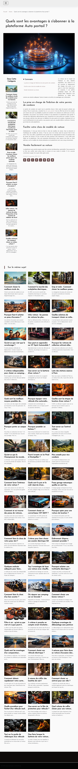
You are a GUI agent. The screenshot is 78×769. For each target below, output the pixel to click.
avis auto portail (49, 111)
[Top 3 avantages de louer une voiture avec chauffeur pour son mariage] (39, 557)
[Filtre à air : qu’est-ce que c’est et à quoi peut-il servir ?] (15, 613)
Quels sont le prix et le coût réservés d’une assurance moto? (37, 485)
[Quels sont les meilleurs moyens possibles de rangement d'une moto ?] (15, 390)
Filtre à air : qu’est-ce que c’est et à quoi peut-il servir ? (14, 625)
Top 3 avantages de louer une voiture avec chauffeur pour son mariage (39, 569)
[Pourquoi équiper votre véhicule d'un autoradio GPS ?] (39, 390)
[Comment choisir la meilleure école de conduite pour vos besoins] (11, 88)
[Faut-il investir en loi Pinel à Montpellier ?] (39, 445)
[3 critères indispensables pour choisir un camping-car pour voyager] (15, 362)
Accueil (5, 12)
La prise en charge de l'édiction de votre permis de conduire (39, 83)
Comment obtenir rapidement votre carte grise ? (13, 681)
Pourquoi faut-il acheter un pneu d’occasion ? (11, 184)
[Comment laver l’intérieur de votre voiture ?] (15, 473)
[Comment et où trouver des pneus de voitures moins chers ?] (15, 501)
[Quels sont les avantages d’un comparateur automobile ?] (15, 641)
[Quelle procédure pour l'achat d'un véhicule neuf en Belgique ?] (15, 697)
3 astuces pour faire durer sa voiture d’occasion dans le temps (62, 653)
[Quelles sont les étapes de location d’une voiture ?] (63, 390)
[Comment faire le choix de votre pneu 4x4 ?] (15, 529)
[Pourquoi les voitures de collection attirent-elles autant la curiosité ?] (63, 334)
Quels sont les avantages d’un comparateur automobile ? (14, 653)
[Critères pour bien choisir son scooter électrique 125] (39, 529)
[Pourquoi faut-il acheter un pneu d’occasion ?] (11, 176)
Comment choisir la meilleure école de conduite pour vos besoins (14, 289)
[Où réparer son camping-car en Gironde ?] (39, 585)
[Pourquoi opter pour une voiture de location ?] (63, 501)
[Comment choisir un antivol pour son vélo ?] (63, 669)
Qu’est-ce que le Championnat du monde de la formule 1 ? (14, 457)
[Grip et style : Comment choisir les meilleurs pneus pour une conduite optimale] (11, 146)
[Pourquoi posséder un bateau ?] (39, 418)
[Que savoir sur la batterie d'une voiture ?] (39, 362)
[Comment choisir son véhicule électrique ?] (39, 641)
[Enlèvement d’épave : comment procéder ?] (63, 529)
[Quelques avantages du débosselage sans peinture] (63, 613)
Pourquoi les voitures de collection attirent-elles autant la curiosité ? (61, 345)
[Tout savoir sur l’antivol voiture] (63, 418)
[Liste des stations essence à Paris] (63, 362)
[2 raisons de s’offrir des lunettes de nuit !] (39, 669)
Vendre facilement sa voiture (31, 90)
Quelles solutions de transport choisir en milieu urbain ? (62, 317)
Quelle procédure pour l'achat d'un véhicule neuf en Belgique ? (14, 709)
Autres (10, 12)
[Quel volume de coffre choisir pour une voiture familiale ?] (63, 697)
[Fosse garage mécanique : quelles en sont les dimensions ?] (63, 473)
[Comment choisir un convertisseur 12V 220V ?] (39, 501)
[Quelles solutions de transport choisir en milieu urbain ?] (11, 233)
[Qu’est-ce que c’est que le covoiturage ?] (15, 334)
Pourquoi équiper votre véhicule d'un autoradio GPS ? (37, 401)
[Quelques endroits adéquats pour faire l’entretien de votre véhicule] (15, 557)
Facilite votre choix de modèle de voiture (34, 86)
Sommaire (29, 79)
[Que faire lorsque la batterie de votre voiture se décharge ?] (39, 725)
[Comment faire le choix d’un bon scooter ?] (15, 585)
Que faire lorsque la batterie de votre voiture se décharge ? (38, 736)
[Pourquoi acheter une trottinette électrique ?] (63, 557)
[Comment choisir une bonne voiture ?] (63, 585)
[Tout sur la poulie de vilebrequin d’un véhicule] (15, 725)
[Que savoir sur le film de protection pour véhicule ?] (39, 697)
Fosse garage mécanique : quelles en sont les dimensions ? (62, 485)
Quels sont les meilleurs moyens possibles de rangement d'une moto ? (14, 401)
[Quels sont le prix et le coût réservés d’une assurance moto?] (39, 473)
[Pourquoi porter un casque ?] (15, 418)
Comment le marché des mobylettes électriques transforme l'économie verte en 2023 (11, 126)
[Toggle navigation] (5, 3)
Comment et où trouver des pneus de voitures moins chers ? (13, 513)
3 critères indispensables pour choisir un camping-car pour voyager (14, 373)
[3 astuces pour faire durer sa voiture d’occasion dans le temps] (63, 641)
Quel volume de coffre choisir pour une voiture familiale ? (61, 709)
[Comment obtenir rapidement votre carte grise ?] (15, 669)
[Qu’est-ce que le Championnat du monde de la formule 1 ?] (15, 445)
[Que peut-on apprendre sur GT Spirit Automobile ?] (39, 334)
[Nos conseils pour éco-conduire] (63, 445)
